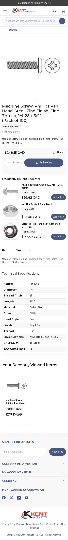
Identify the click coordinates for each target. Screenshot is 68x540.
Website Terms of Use (56, 524)
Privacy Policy (8, 524)
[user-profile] (54, 11)
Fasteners (12, 29)
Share (60, 152)
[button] (28, 100)
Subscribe (57, 451)
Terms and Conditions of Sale (30, 524)
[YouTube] (26, 498)
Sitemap (35, 528)
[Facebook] (4, 498)
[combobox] (34, 21)
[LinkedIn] (19, 498)
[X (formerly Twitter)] (11, 498)
